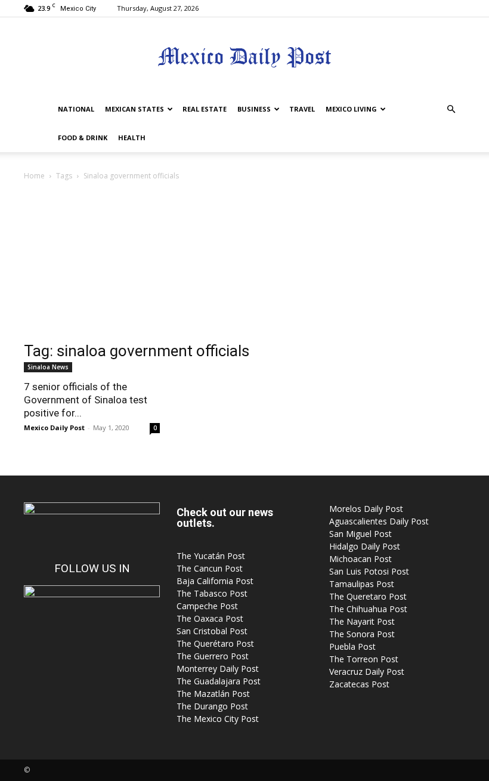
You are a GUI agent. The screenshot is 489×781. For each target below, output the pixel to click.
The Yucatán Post (211, 555)
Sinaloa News (48, 367)
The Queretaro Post (368, 596)
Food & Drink (82, 137)
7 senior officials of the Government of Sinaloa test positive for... (85, 400)
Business (254, 108)
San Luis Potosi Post (369, 571)
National (76, 108)
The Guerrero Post (213, 656)
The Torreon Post (363, 659)
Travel (302, 108)
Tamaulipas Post (361, 583)
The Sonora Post (362, 634)
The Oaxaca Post (210, 618)
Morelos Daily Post (366, 508)
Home (34, 176)
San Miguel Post (360, 533)
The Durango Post (212, 706)
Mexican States (134, 108)
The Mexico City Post (218, 718)
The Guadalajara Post (219, 681)
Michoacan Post (360, 558)
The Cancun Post (210, 568)
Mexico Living (351, 108)
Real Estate (204, 108)
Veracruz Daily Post (366, 671)
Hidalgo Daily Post (364, 546)
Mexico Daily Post (54, 427)
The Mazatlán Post (213, 693)
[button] (451, 109)
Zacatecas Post (359, 684)
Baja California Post (215, 580)
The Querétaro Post (215, 643)
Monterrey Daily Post (218, 668)
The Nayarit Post (362, 621)
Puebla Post (352, 646)
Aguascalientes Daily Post (379, 521)
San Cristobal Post (212, 631)
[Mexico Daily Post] (244, 57)
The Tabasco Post (212, 593)
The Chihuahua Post (368, 609)
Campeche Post (207, 606)
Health (132, 137)
